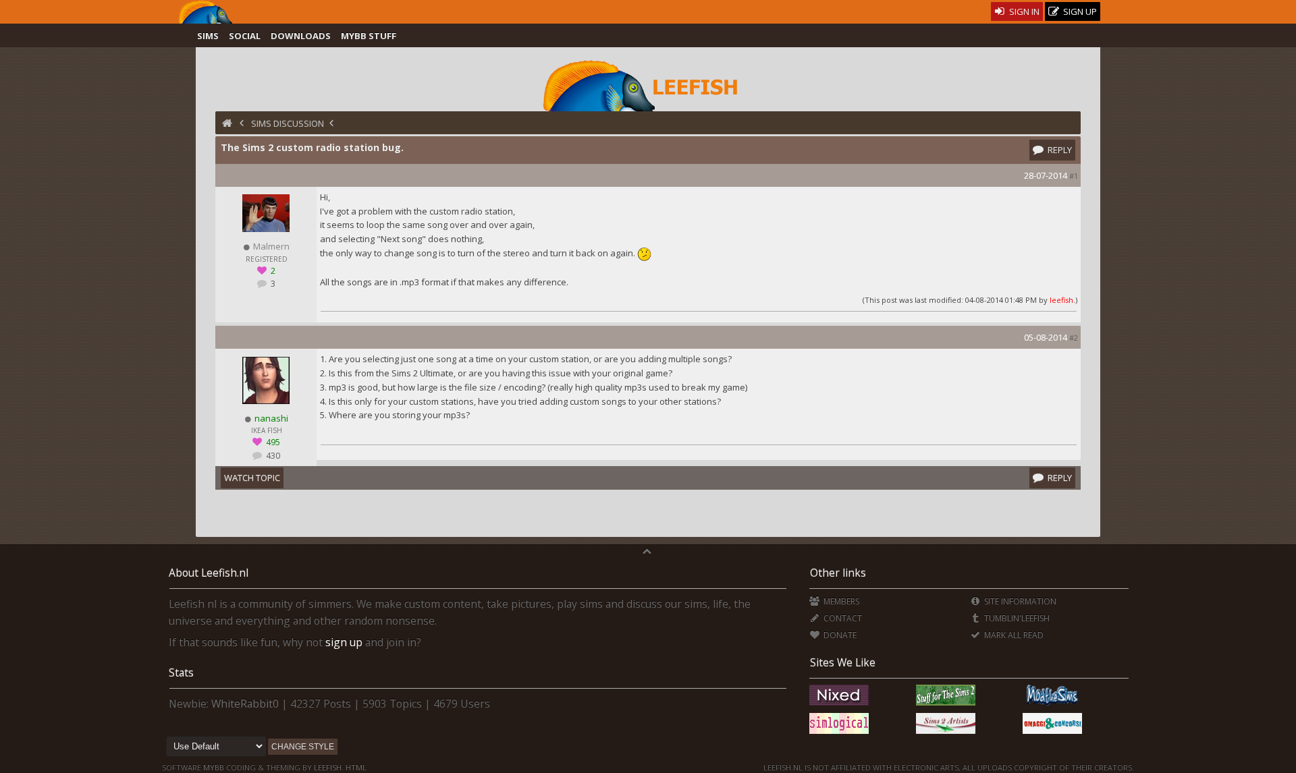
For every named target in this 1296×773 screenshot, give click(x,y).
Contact (841, 618)
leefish (1061, 300)
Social (245, 36)
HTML (355, 767)
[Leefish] (648, 84)
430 (272, 455)
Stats (181, 672)
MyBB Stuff (368, 36)
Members (840, 601)
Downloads (301, 36)
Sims (208, 36)
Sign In (1023, 11)
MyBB (213, 767)
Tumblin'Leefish (1016, 618)
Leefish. (329, 767)
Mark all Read (1013, 635)
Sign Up (1079, 11)
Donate (838, 635)
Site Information (1019, 601)
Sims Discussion (287, 123)
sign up (343, 642)
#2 (1073, 338)
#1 (1073, 176)
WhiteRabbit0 (245, 703)
